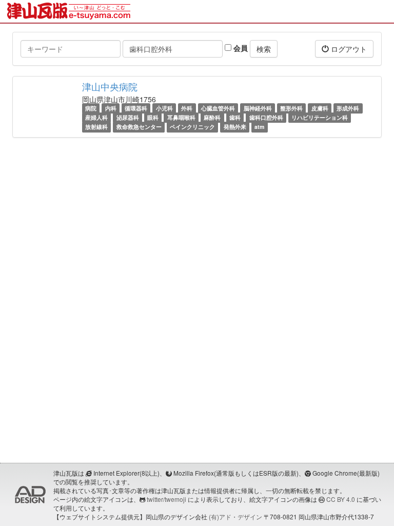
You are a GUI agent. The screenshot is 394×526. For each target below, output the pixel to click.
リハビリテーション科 (319, 117)
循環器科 (136, 108)
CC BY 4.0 (340, 499)
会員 (239, 48)
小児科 (164, 108)
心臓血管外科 (218, 108)
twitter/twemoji (166, 499)
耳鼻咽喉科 (181, 117)
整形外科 (291, 108)
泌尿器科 (127, 117)
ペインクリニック (192, 126)
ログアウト (348, 49)
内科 (110, 108)
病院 (90, 108)
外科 (186, 108)
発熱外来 (235, 126)
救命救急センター (139, 126)
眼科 (153, 117)
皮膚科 (319, 108)
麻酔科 (212, 117)
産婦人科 (96, 117)
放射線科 (96, 126)
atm (259, 126)
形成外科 (348, 108)
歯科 (235, 117)
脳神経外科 (258, 108)
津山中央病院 (109, 86)
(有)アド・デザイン (235, 516)
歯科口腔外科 (266, 117)
